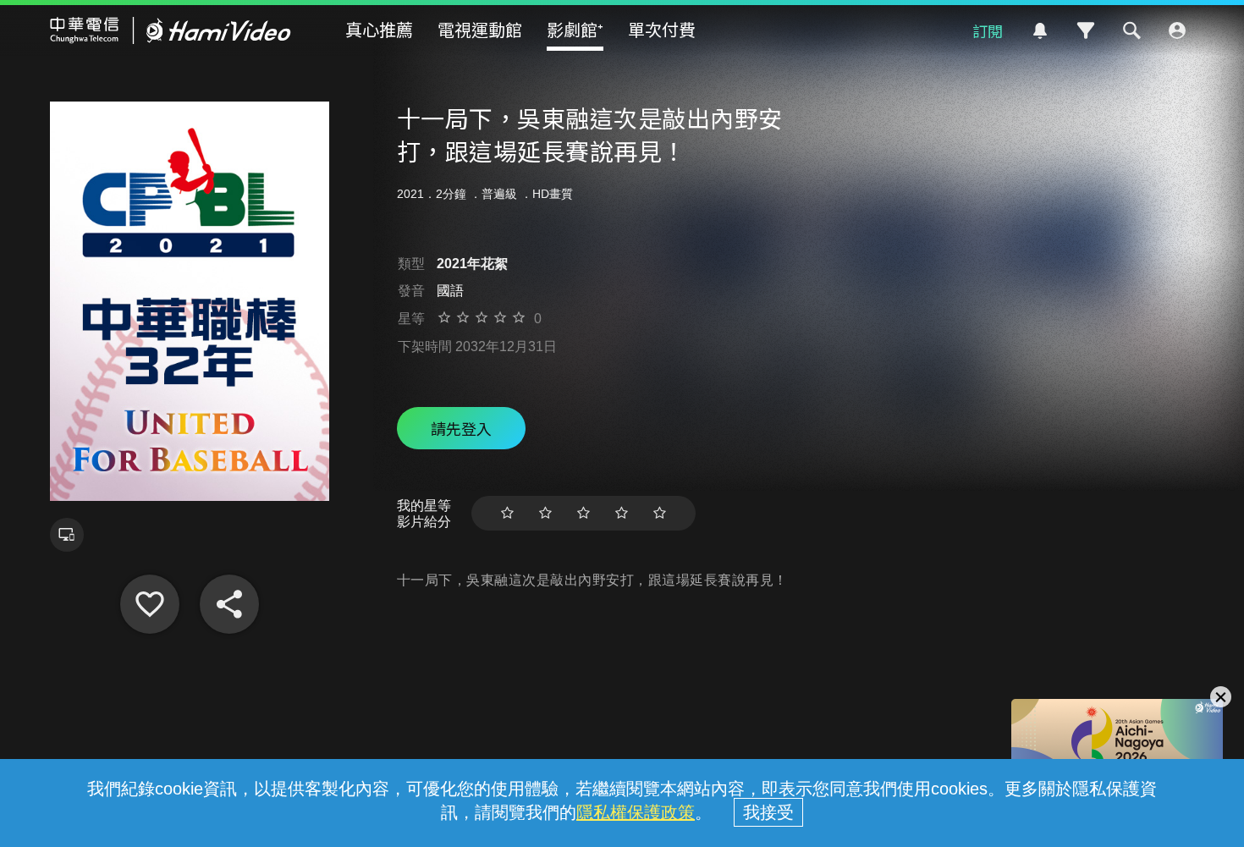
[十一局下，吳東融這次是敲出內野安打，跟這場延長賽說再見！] (149, 604)
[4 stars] (622, 513)
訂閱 (987, 30)
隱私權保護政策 (635, 812)
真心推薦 (379, 29)
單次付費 (662, 29)
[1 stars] (507, 513)
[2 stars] (545, 513)
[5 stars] (660, 513)
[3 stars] (583, 513)
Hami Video (170, 30)
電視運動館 (480, 29)
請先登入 (461, 428)
